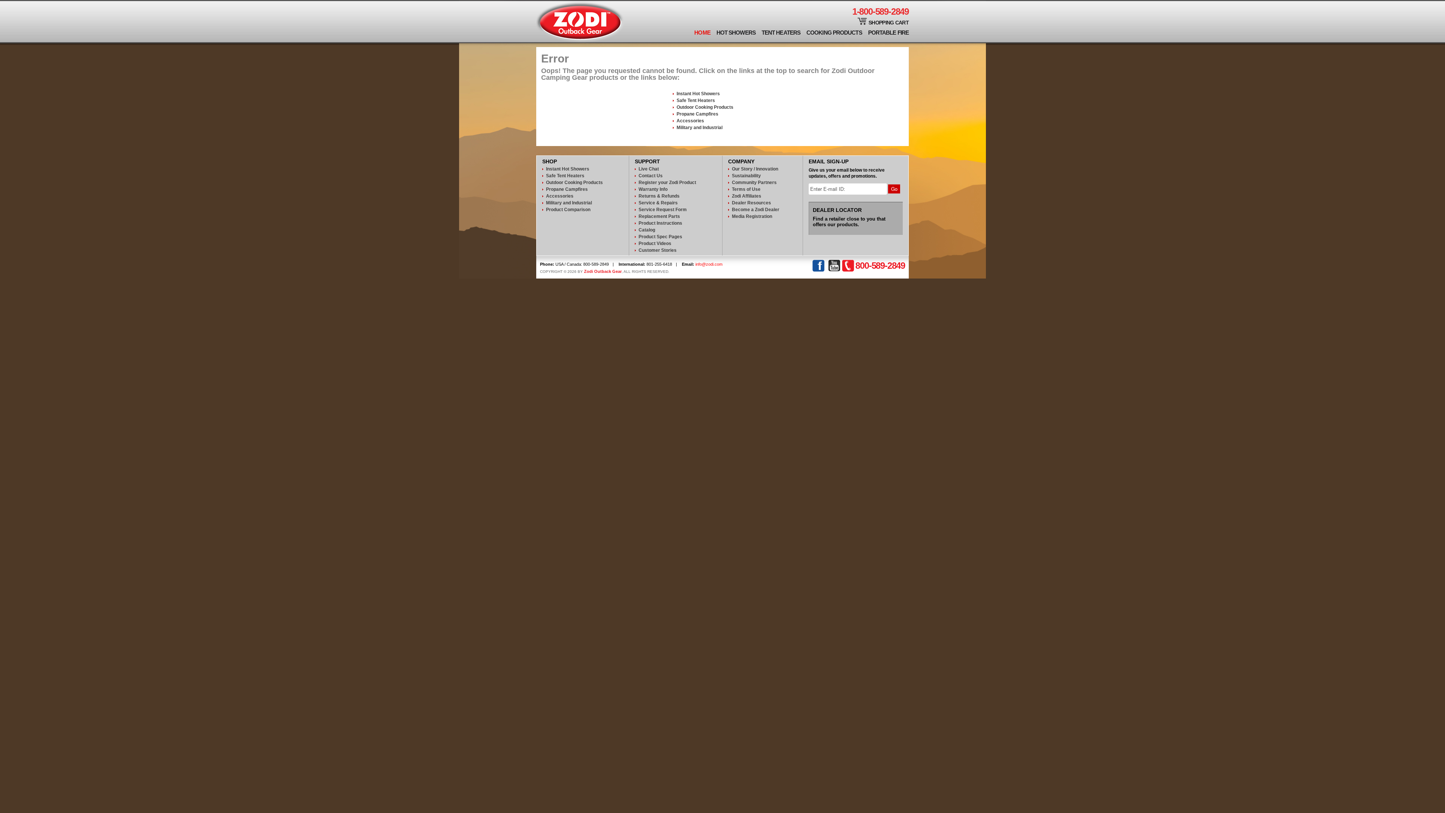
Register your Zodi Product (667, 182)
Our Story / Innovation (755, 169)
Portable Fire (888, 32)
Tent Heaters (781, 32)
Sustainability (746, 175)
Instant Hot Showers (698, 93)
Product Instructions (660, 223)
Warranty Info (653, 189)
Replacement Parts (659, 216)
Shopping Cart (889, 23)
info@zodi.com (708, 264)
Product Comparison (568, 209)
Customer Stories (658, 250)
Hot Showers (736, 32)
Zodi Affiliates (746, 196)
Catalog (647, 230)
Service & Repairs (658, 203)
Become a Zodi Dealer (755, 209)
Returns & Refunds (659, 196)
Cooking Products (834, 32)
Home (702, 32)
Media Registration (752, 216)
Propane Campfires (697, 114)
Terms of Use (746, 189)
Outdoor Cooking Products (705, 107)
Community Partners (754, 182)
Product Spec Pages (660, 236)
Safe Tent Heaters (696, 100)
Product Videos (655, 243)
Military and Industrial (699, 127)
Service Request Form (663, 209)
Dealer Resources (751, 203)
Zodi (580, 21)
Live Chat (649, 169)
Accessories (690, 120)
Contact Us (651, 175)
